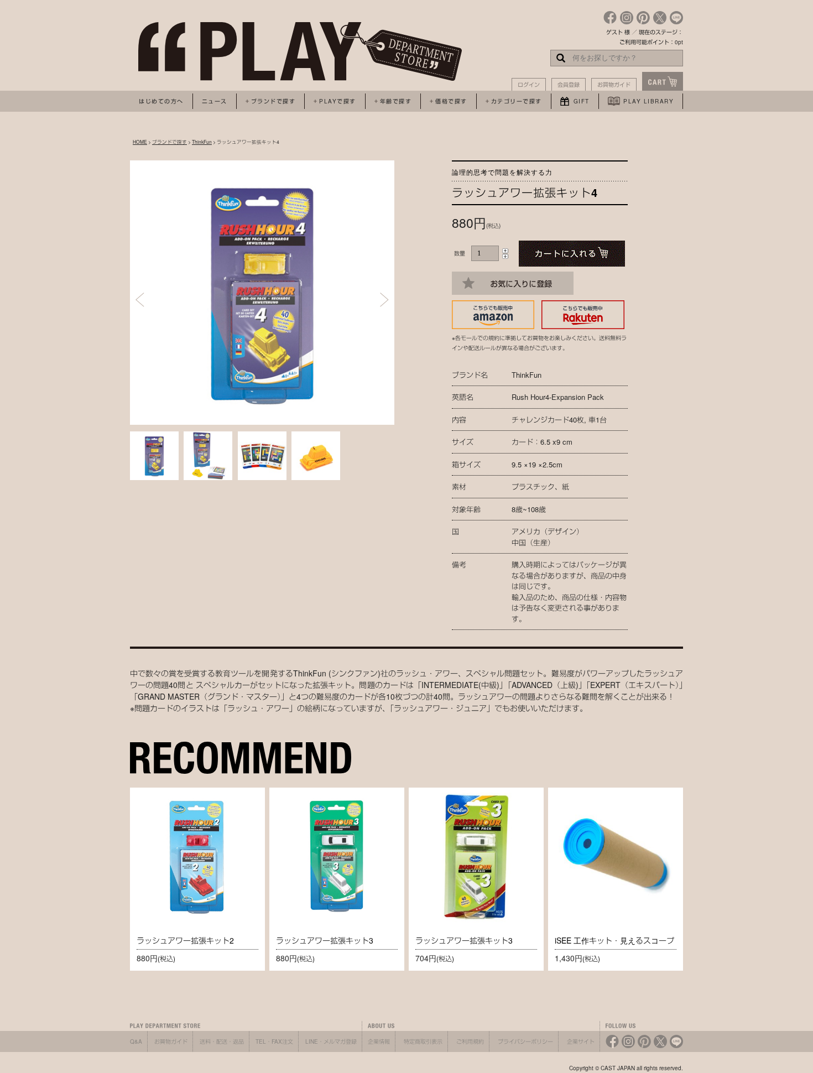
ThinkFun (202, 141)
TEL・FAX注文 (274, 1041)
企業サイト (581, 1041)
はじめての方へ (161, 101)
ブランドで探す (169, 141)
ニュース (214, 101)
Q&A (136, 1041)
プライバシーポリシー (525, 1041)
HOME (140, 141)
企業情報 (379, 1041)
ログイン (529, 84)
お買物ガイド (613, 84)
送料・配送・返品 (222, 1041)
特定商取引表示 (423, 1041)
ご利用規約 (470, 1041)
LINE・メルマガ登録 (331, 1041)
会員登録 (568, 84)
